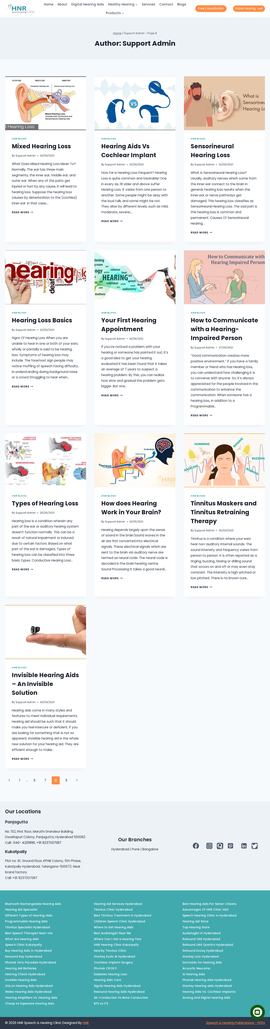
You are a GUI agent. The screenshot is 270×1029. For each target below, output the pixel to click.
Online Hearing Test (249, 9)
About (62, 4)
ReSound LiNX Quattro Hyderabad (207, 945)
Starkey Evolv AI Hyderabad (114, 957)
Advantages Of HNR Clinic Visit (205, 910)
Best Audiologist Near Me (112, 933)
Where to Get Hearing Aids (113, 927)
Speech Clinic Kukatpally (23, 945)
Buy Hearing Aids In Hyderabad (28, 951)
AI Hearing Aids (193, 974)
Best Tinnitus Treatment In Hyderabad (122, 916)
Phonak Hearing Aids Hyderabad (206, 980)
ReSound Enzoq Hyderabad (202, 951)
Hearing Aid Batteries (20, 968)
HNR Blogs (19, 138)
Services (148, 4)
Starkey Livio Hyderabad (200, 957)
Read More (22, 212)
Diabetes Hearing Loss (110, 974)
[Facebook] (196, 846)
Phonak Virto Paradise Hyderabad (30, 963)
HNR (86, 1023)
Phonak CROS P (105, 968)
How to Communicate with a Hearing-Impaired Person (224, 329)
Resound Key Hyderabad (23, 957)
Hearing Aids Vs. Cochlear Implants (209, 992)
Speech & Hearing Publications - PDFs (235, 1023)
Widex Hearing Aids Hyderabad (28, 992)
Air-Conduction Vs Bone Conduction (121, 998)
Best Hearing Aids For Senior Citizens (209, 904)
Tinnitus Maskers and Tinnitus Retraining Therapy (224, 512)
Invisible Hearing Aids (21, 980)
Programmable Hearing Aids (26, 921)
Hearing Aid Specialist (21, 910)
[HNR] (21, 8)
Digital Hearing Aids (87, 4)
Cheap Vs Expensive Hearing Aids (29, 1004)
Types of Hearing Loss (45, 503)
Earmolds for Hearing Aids (202, 963)
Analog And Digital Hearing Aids (206, 998)
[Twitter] (254, 846)
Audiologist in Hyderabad (201, 933)
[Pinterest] (230, 846)
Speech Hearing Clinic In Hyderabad (209, 916)
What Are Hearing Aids (22, 939)
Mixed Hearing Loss (41, 146)
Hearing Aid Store (195, 921)
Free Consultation (211, 9)
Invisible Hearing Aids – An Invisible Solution (45, 684)
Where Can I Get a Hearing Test (117, 939)
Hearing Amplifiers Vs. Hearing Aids (31, 998)
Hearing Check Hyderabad (25, 974)
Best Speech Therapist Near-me (29, 933)
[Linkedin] (244, 846)
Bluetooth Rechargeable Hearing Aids (33, 904)
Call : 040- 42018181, (20, 842)
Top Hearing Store (195, 927)
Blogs (181, 4)
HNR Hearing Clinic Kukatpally (116, 945)
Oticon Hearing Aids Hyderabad (29, 986)
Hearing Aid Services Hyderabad (118, 904)
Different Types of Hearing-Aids (29, 916)
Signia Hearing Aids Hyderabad (117, 986)
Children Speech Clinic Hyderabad (119, 921)
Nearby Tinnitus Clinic (110, 951)
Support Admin (26, 155)
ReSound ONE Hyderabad (201, 939)
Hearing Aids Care (107, 980)
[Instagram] (209, 846)
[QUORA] (220, 846)
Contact (166, 4)
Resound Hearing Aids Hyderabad (119, 992)
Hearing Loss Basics (42, 320)
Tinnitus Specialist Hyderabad (27, 927)
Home (48, 4)
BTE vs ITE (101, 1004)
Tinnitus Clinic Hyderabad (113, 910)
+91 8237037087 (48, 842)
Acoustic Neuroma (196, 968)
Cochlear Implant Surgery (113, 963)
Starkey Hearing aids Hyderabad (207, 986)
